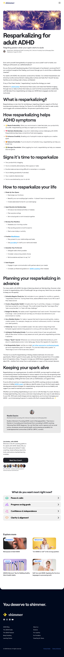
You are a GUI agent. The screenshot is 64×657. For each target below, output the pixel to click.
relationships (15, 87)
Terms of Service (56, 648)
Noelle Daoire (12, 415)
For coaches (36, 632)
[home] (8, 3)
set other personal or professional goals (45, 345)
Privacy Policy (46, 648)
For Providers (37, 635)
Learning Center (7, 638)
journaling (13, 242)
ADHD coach (19, 384)
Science (35, 629)
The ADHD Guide (8, 629)
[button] (59, 3)
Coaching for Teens (38, 638)
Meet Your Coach (16, 460)
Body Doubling (7, 635)
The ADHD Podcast (8, 632)
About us (35, 627)
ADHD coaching (35, 269)
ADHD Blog (6, 627)
